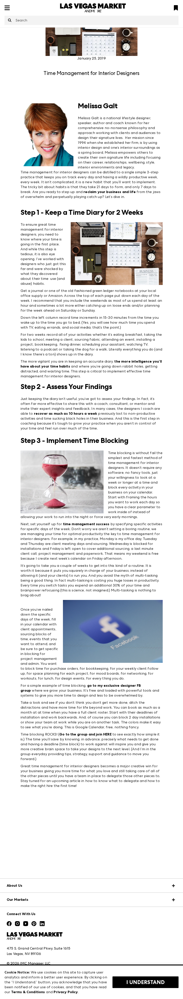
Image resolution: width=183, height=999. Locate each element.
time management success (86, 524)
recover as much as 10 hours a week (65, 413)
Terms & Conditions (28, 992)
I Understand (145, 982)
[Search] (10, 20)
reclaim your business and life (109, 192)
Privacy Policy (66, 992)
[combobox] (91, 20)
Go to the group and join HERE (85, 734)
